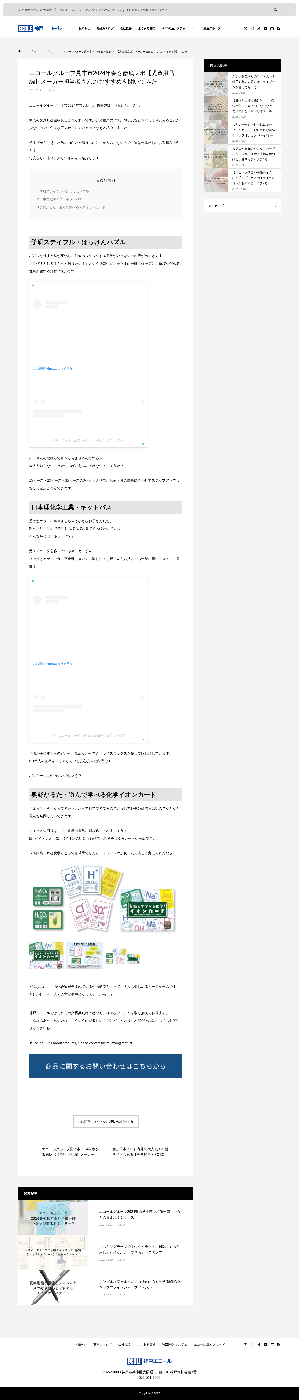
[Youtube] (265, 28)
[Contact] (272, 28)
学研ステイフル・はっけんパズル (63, 191)
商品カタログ (105, 28)
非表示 (109, 180)
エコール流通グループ (206, 28)
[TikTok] (258, 28)
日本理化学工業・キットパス (59, 199)
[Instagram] (252, 28)
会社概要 (126, 28)
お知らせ (84, 28)
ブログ (51, 90)
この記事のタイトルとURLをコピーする (105, 1121)
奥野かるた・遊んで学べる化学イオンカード (71, 207)
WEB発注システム (173, 28)
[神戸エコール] (40, 28)
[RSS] (278, 28)
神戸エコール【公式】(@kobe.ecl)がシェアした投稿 (89, 440)
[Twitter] (245, 28)
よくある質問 (146, 28)
